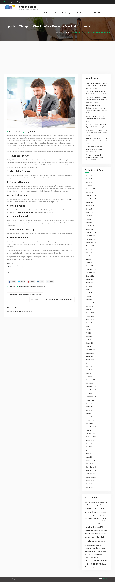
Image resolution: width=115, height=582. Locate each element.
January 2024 (90, 266)
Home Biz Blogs (26, 6)
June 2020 (89, 407)
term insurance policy (100, 560)
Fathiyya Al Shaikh (30, 132)
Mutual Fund (88, 533)
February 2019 (90, 460)
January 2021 (90, 383)
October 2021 (90, 353)
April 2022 (89, 333)
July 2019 (89, 443)
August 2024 (90, 246)
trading (87, 564)
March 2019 (89, 457)
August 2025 (90, 206)
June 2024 (89, 252)
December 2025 (91, 195)
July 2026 (89, 175)
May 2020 (89, 410)
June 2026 (89, 179)
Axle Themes (107, 579)
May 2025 (89, 216)
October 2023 (90, 276)
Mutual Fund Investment (99, 533)
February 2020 (90, 420)
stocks (94, 557)
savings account (88, 551)
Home (35, 13)
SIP (86, 554)
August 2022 (90, 319)
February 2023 (90, 303)
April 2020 (89, 413)
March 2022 (89, 336)
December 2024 (91, 232)
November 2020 (91, 390)
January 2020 (90, 423)
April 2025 (89, 219)
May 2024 (89, 256)
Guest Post (43, 13)
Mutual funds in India (98, 542)
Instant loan (89, 521)
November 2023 (91, 273)
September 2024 (91, 242)
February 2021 (90, 380)
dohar (104, 512)
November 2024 (91, 236)
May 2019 (89, 450)
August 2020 (90, 400)
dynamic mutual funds (89, 515)
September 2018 (91, 477)
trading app (95, 564)
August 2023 (90, 283)
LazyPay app (94, 527)
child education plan (94, 505)
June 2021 (89, 366)
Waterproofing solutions (93, 567)
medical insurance (24, 286)
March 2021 (89, 376)
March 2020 (89, 417)
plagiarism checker (92, 548)
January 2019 (90, 464)
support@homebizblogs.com (15, 1)
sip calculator (90, 554)
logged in (18, 311)
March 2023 (89, 299)
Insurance (12, 286)
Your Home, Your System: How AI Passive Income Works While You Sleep (96, 99)
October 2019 (90, 433)
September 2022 (91, 316)
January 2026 (90, 192)
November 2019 (91, 430)
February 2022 (90, 340)
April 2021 (89, 373)
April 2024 (89, 259)
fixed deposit (100, 515)
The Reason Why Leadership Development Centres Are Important (51, 299)
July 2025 (89, 209)
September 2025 (91, 202)
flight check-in (88, 518)
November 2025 (91, 199)
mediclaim (34, 286)
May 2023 (89, 293)
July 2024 (89, 249)
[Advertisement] (57, 54)
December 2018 (91, 467)
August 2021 (90, 360)
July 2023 (89, 286)
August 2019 (90, 440)
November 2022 (91, 309)
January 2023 (90, 306)
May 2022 (89, 330)
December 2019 (91, 427)
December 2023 (91, 269)
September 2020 (91, 397)
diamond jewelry (98, 512)
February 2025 (90, 226)
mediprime (41, 286)
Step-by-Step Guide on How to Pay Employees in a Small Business (83, 13)
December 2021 (91, 346)
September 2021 (91, 356)
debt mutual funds (94, 508)
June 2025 (89, 212)
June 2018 (89, 487)
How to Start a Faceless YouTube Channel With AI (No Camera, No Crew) (96, 85)
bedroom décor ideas (102, 502)
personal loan (102, 545)
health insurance (97, 518)
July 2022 (89, 323)
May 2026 (89, 182)
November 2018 (91, 470)
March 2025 (89, 222)
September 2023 (91, 279)
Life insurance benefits (100, 530)
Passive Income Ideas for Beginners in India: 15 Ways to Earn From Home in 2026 (95, 108)
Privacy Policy (54, 13)
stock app (96, 554)
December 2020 (91, 387)
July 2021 (89, 363)
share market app (99, 551)
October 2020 (90, 393)
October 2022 (90, 313)
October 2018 (90, 474)
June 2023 (89, 289)
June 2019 (89, 447)
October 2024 (90, 239)
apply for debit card (89, 502)
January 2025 (90, 229)
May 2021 (89, 370)
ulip (102, 564)
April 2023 (89, 296)
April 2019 (89, 454)
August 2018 (90, 480)
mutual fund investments (90, 537)
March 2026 (89, 185)
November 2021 (91, 350)
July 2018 (89, 484)
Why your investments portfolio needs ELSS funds (26, 295)
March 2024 (89, 263)
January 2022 (90, 343)
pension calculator (91, 545)
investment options (90, 524)
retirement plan (102, 548)
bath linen (95, 502)
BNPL (86, 505)
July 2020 (89, 403)
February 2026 (90, 189)
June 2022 (89, 326)
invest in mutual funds (99, 521)
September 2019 (91, 437)
